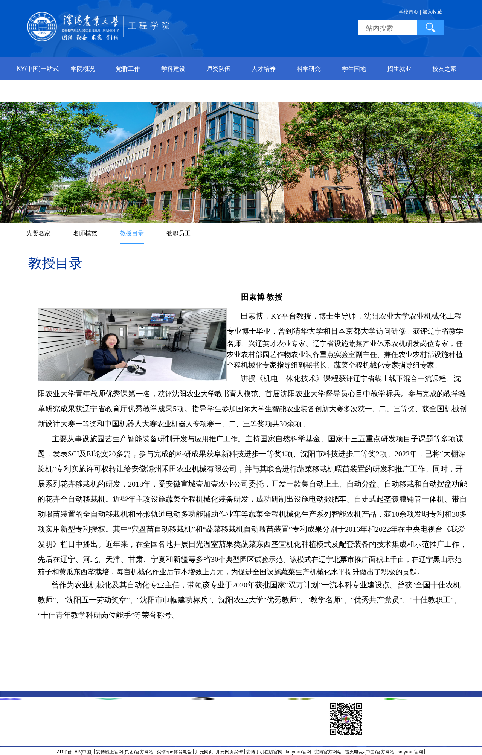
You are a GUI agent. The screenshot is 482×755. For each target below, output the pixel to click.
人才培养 (264, 68)
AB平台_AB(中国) (75, 751)
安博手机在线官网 (264, 751)
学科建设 (173, 68)
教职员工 (178, 233)
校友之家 (444, 68)
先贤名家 (38, 233)
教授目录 (132, 233)
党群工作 (128, 68)
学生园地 (354, 68)
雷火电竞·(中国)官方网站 (369, 751)
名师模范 (85, 233)
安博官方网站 (328, 751)
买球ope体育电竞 (174, 751)
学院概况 (83, 68)
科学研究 (309, 68)
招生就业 (399, 68)
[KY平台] (99, 26)
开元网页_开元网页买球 (219, 751)
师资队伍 (218, 68)
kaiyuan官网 (298, 751)
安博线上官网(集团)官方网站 (124, 751)
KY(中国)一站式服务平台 (38, 79)
